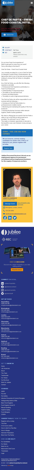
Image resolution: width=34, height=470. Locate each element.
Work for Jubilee (6, 382)
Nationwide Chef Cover (8, 448)
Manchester (5, 328)
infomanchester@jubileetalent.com (11, 331)
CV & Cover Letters (6, 425)
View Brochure (17, 269)
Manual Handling (6, 407)
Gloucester (5, 321)
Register (10, 35)
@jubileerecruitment (10, 286)
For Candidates (5, 441)
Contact (3, 384)
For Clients (4, 444)
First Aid (3, 393)
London (3, 315)
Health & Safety (5, 410)
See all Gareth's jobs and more (24, 203)
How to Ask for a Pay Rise (8, 428)
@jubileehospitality (10, 290)
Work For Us (4, 446)
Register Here (8, 148)
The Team (4, 373)
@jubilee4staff (9, 293)
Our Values (4, 377)
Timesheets (4, 451)
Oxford (3, 335)
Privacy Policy (4, 459)
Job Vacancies (5, 368)
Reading (4, 348)
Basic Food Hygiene (7, 403)
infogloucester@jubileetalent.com (11, 305)
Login (2, 453)
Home (3, 366)
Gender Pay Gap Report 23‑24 (9, 460)
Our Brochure (5, 380)
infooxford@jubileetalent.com (9, 338)
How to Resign (5, 430)
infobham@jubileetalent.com (9, 312)
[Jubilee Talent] (7, 3)
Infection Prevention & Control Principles (13, 398)
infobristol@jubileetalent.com (9, 358)
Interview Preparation (7, 432)
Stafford (4, 341)
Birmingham (5, 308)
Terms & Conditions (14, 459)
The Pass (4, 423)
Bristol (3, 354)
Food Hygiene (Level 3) (8, 405)
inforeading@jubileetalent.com (10, 351)
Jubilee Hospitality (10, 283)
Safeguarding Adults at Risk (9, 400)
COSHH (3, 414)
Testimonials (4, 375)
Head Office (5, 302)
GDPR (3, 391)
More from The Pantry (7, 435)
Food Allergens (5, 412)
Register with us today (7, 421)
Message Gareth (10, 203)
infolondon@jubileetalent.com (9, 318)
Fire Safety (4, 396)
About (3, 370)
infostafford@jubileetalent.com (10, 345)
